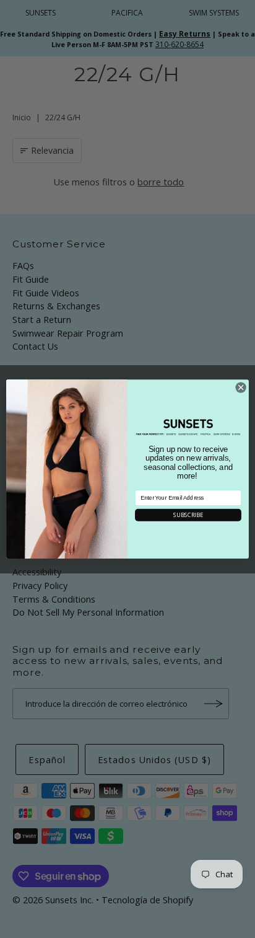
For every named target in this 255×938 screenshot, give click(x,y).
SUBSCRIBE (188, 514)
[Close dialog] (240, 387)
